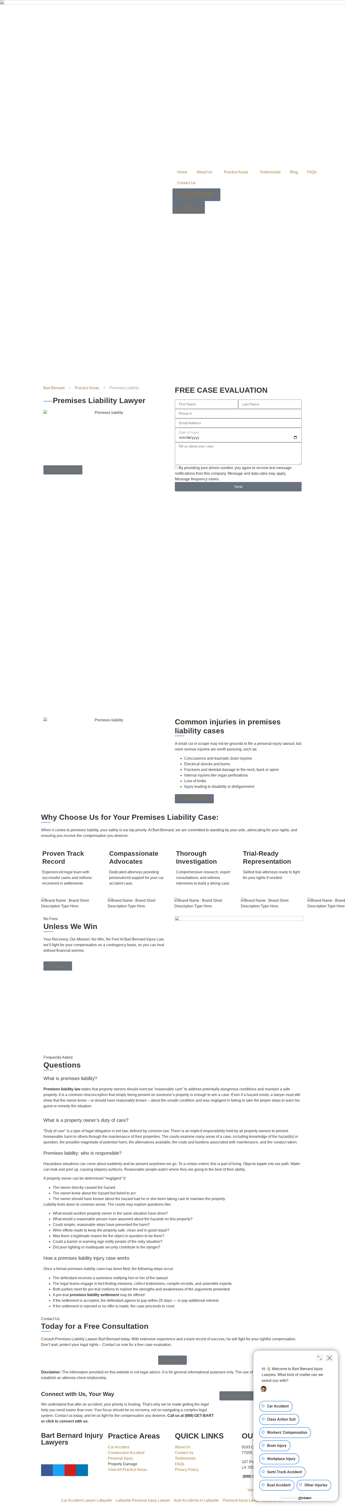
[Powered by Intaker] (305, 1498)
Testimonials (270, 172)
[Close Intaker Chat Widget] (329, 1358)
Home (182, 172)
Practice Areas (236, 172)
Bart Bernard (54, 388)
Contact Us (186, 183)
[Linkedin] (82, 1470)
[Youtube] (70, 1470)
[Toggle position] (319, 1358)
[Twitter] (59, 1470)
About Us (204, 172)
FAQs (312, 172)
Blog (294, 172)
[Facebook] (47, 1470)
